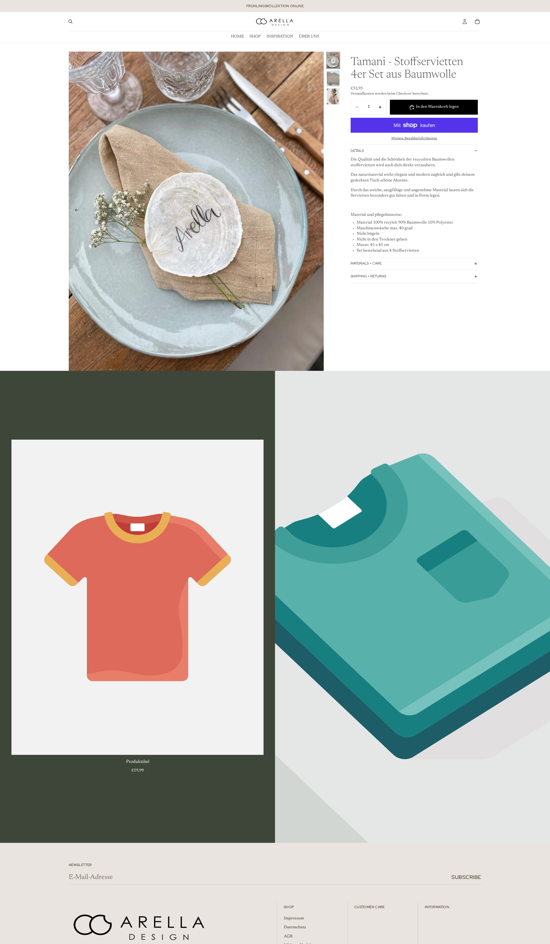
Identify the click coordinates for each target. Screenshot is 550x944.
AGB (288, 937)
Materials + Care (366, 263)
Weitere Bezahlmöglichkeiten (414, 138)
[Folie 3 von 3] (333, 96)
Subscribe (466, 877)
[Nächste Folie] (317, 211)
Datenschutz (295, 927)
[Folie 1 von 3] (333, 60)
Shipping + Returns (368, 276)
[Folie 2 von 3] (333, 78)
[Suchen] (70, 21)
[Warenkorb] (477, 21)
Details (357, 150)
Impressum (294, 918)
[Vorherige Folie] (75, 211)
